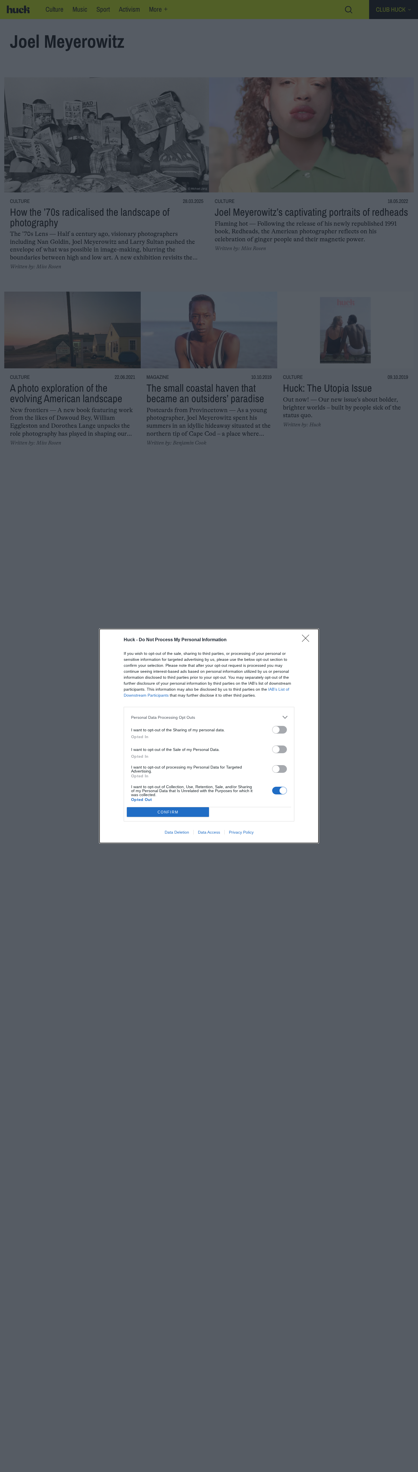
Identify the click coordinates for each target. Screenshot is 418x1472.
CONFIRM (168, 812)
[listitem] (209, 717)
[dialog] (209, 736)
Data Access (209, 832)
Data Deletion (177, 832)
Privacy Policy (241, 832)
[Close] (307, 640)
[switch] (279, 730)
